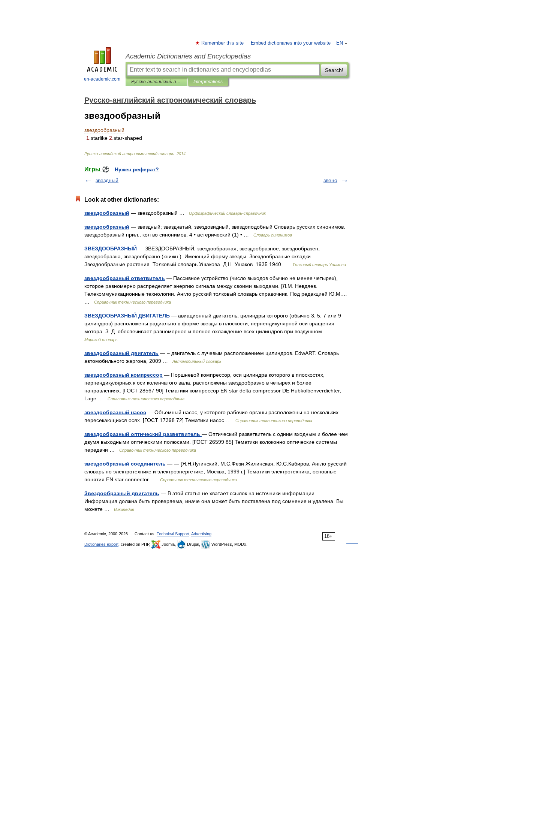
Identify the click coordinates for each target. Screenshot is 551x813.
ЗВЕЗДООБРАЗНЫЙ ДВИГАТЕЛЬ (127, 316)
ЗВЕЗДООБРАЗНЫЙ (110, 249)
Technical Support (173, 534)
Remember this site (223, 43)
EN (339, 43)
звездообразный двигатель (121, 353)
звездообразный (106, 213)
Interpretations (208, 81)
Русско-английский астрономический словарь (156, 81)
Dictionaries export (101, 544)
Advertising (201, 534)
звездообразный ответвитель (124, 278)
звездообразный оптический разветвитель (143, 434)
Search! (334, 70)
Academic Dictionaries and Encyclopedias (188, 56)
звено (330, 180)
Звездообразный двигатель (121, 493)
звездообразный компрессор (123, 375)
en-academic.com (102, 79)
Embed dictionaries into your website (291, 43)
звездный (107, 180)
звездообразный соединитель (125, 464)
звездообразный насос (115, 412)
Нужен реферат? (137, 169)
